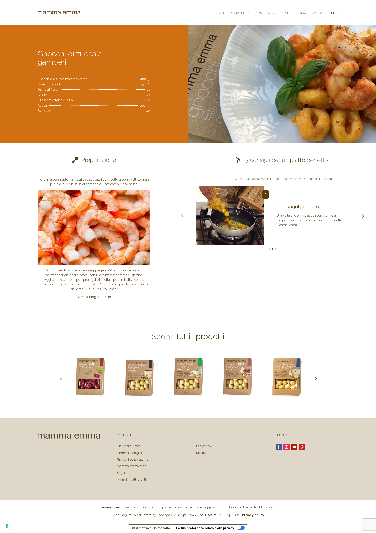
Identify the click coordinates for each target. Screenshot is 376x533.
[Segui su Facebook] (279, 447)
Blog (303, 12)
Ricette (289, 12)
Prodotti (237, 12)
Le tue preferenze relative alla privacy (205, 528)
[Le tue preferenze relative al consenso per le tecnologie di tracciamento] (7, 526)
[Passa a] (334, 12)
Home (221, 12)
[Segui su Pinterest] (302, 447)
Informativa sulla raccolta (150, 528)
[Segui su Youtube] (294, 447)
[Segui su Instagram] (286, 447)
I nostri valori (266, 12)
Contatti (319, 12)
